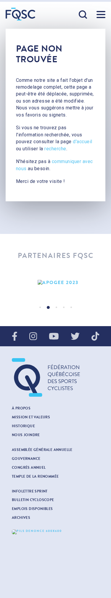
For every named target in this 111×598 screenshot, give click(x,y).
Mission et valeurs (31, 417)
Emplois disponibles (32, 508)
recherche (55, 149)
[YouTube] (54, 337)
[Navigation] (100, 14)
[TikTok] (95, 337)
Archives (21, 517)
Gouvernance (26, 458)
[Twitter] (75, 337)
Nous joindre (26, 435)
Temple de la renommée (35, 476)
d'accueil (82, 141)
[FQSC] (20, 14)
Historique (23, 426)
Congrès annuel (29, 467)
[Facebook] (14, 337)
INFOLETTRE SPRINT (30, 491)
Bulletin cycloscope (33, 500)
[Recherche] (83, 14)
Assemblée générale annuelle (42, 449)
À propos (21, 408)
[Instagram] (33, 337)
